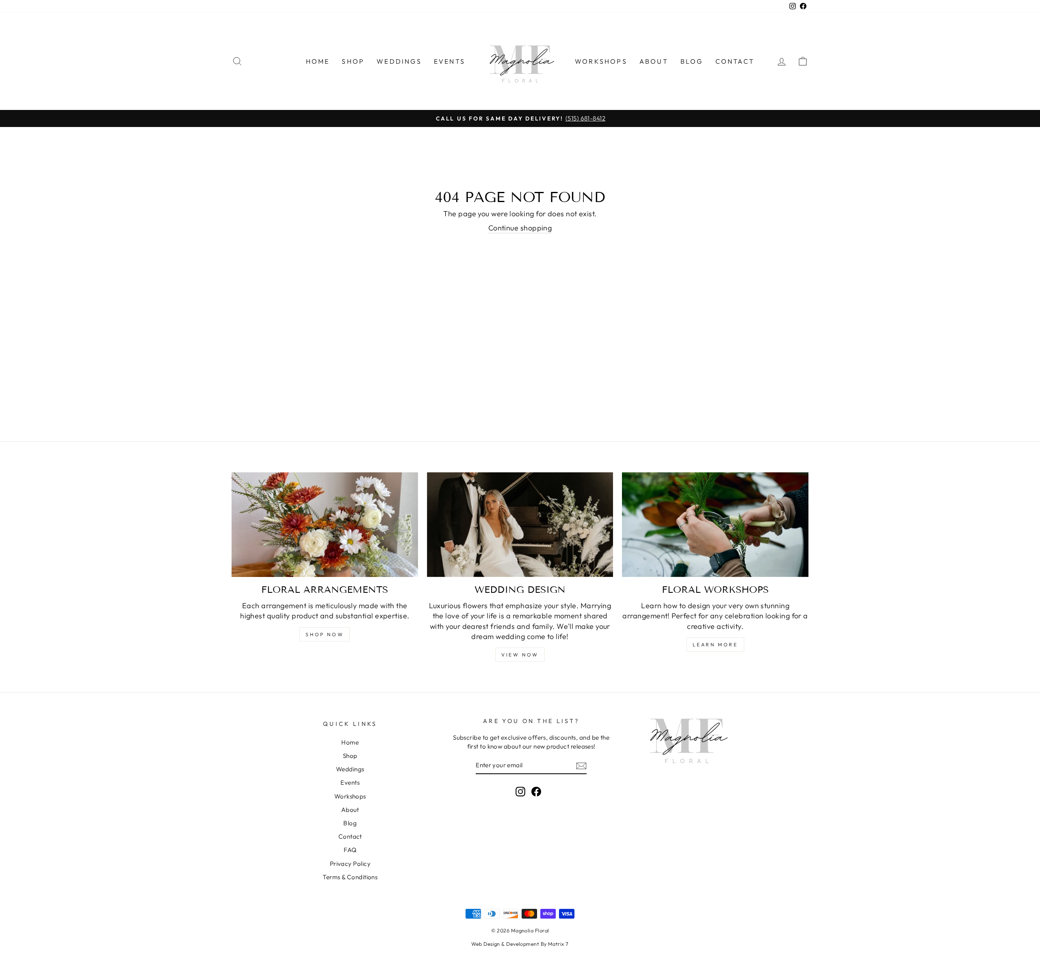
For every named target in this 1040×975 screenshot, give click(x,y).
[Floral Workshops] (715, 524)
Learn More (715, 644)
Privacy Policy (350, 863)
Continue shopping (520, 227)
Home (318, 61)
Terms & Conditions (350, 877)
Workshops (601, 61)
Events (449, 61)
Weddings (399, 61)
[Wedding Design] (520, 524)
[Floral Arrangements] (325, 524)
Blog (691, 61)
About (653, 61)
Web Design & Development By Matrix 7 (519, 944)
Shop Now (325, 634)
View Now (520, 655)
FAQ (350, 850)
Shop (353, 61)
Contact (734, 61)
